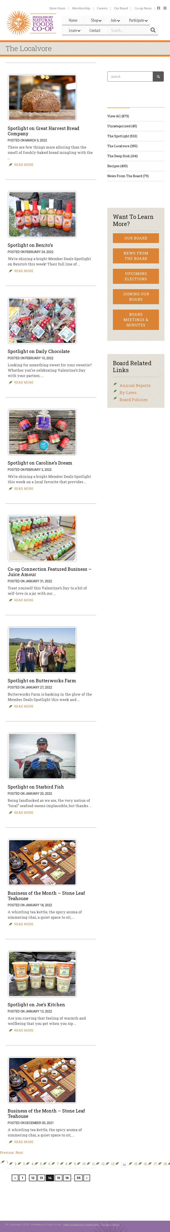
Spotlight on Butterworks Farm (42, 680)
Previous (7, 1153)
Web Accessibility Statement (81, 1224)
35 (79, 1178)
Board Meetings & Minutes (136, 319)
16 (145, 1164)
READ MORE (24, 165)
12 (102, 1164)
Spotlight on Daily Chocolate (39, 351)
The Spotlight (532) (122, 136)
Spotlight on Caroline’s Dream (40, 463)
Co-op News (143, 8)
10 (83, 1164)
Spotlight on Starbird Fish (36, 787)
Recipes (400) (117, 166)
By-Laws (128, 392)
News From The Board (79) (128, 176)
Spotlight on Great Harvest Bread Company (43, 130)
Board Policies (134, 399)
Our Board (121, 8)
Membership (81, 8)
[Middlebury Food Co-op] (32, 23)
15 (135, 1164)
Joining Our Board (136, 297)
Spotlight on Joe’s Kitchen (36, 1004)
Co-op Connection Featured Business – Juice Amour (50, 571)
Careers (102, 8)
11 (93, 1164)
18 (165, 1164)
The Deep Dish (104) (122, 156)
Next (19, 1153)
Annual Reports (135, 385)
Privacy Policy (110, 1224)
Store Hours (57, 8)
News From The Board (136, 256)
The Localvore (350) (122, 146)
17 (155, 1164)
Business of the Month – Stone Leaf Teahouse (46, 895)
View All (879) (118, 116)
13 (112, 1164)
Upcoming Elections (136, 276)
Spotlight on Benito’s (30, 245)
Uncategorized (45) (122, 126)
